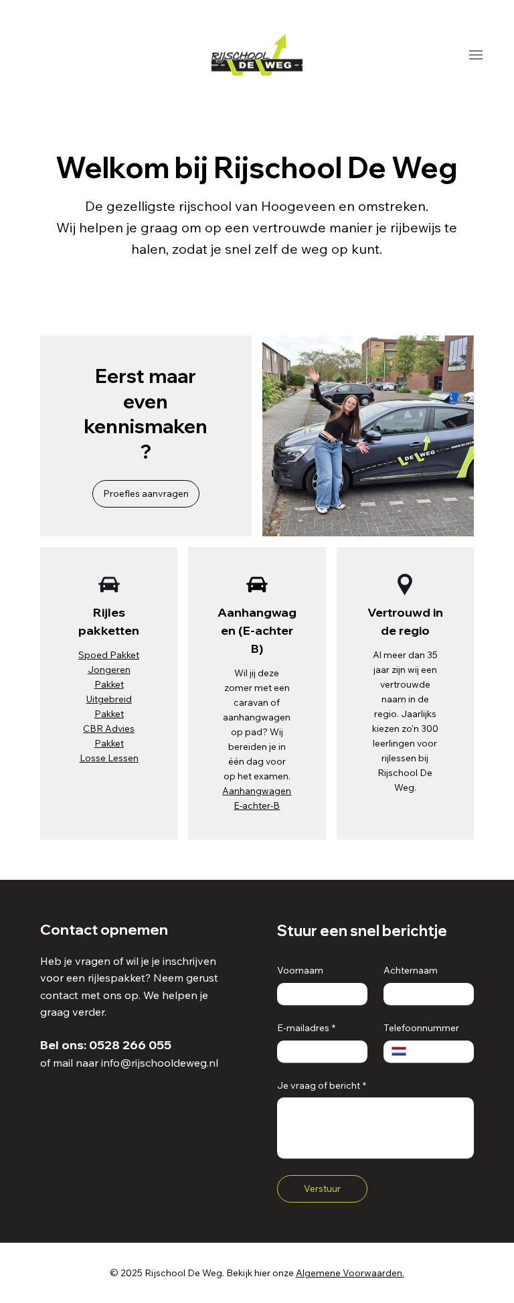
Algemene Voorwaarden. (350, 1273)
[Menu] (475, 54)
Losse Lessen (109, 757)
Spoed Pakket (108, 654)
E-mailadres (306, 1028)
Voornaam (300, 970)
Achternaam (410, 970)
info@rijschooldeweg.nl (159, 1062)
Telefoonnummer (421, 1028)
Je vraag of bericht (321, 1085)
